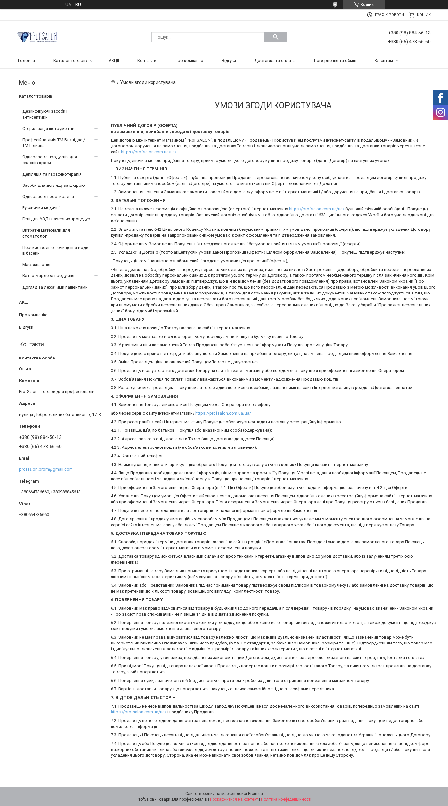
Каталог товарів (70, 60)
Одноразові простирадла (48, 196)
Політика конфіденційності (286, 799)
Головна (26, 60)
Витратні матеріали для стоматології (46, 233)
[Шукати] (275, 37)
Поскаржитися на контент (234, 799)
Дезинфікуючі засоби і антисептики (44, 114)
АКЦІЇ (114, 60)
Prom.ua (255, 793)
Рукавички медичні (41, 207)
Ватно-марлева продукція (48, 275)
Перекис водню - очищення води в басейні (55, 250)
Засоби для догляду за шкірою (53, 185)
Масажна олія (36, 264)
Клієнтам (384, 60)
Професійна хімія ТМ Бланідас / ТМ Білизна (53, 142)
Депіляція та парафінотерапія (52, 174)
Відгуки (229, 60)
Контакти (146, 60)
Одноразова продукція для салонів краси (49, 159)
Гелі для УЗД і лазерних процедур (56, 218)
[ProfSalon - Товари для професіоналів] (37, 36)
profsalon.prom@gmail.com (46, 469)
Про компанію (189, 60)
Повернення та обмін (335, 60)
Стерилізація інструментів (48, 128)
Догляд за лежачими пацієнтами (55, 287)
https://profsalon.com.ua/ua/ (148, 151)
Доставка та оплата (275, 60)
